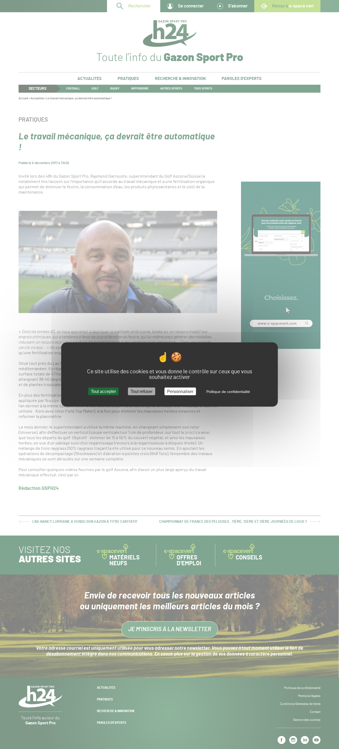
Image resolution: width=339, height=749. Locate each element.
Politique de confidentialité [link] (228, 392)
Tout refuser (142, 391)
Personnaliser (180, 391)
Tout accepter (103, 391)
